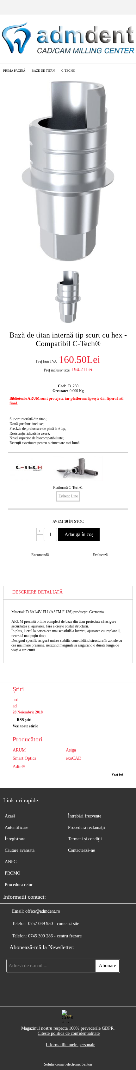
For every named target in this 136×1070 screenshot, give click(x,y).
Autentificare (16, 827)
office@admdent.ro (42, 911)
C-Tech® (68, 70)
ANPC (10, 861)
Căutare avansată (19, 850)
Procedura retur (19, 884)
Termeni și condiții (85, 839)
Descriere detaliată (37, 592)
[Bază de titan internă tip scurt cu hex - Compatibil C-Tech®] (68, 260)
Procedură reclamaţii (86, 827)
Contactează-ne (81, 850)
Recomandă (40, 555)
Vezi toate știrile (25, 726)
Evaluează (100, 555)
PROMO (12, 873)
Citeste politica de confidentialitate (69, 1033)
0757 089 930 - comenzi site (53, 923)
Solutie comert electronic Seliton (68, 1064)
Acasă (10, 816)
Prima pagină (14, 70)
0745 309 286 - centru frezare (55, 936)
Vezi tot (117, 774)
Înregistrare (15, 839)
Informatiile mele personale (70, 1044)
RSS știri (24, 720)
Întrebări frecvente (84, 816)
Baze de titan (43, 70)
